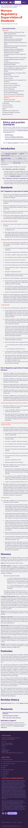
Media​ (4, 767)
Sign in (4, 109)
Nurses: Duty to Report (10, 87)
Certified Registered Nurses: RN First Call (15, 66)
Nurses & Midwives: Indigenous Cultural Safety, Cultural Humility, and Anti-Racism (15, 69)
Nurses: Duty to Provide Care (12, 85)
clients (2, 159)
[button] (20, 2)
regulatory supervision (11, 153)
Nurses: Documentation (10, 83)
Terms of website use (6, 822)
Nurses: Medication (9, 89)
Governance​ (6, 761)
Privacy (14, 822)
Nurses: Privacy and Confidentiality (14, 94)
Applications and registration (10, 110)
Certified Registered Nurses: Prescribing (15, 57)
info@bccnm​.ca (5, 750)
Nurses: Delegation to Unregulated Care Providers (15, 80)
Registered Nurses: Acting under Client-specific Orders (15, 36)
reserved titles (17, 163)
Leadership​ (5, 765)
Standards (15, 6)
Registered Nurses (8, 6)
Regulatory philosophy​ (8, 769)
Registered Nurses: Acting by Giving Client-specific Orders (14, 33)
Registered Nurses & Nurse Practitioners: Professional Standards (15, 46)
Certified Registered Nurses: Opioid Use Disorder (15, 55)
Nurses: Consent (8, 78)
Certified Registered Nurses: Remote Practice (14, 60)
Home (2, 6)
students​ (21, 153)
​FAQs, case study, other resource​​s (12, 717)
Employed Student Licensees (12, 101)
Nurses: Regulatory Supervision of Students (11, 6)
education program (15, 176)
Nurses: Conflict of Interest (11, 76)
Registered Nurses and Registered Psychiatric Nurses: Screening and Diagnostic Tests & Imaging (13, 50)
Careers (4, 776)
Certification (5, 103)
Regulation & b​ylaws (7, 759)
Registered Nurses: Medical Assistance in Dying (15, 43)
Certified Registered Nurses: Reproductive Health (12, 63)
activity (20, 158)
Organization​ (6, 771)
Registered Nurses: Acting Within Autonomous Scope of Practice (13, 39)
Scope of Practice (7, 105)
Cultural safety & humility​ (9, 763)
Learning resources (7, 107)
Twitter (5, 813)
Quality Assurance (7, 114)
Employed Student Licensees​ (10, 715)
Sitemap (19, 822)
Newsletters (6, 774)
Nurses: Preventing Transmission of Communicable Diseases (14, 91)
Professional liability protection (11, 112)
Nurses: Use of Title (9, 99)
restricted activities (6, 158)
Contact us (11, 813)
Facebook (3, 813)
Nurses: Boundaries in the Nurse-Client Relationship (15, 73)
